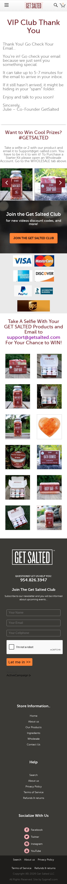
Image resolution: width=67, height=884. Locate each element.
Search (33, 775)
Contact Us (33, 744)
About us (33, 721)
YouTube (35, 851)
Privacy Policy (33, 786)
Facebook (36, 829)
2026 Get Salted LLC (42, 874)
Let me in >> (19, 662)
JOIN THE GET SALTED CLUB (33, 238)
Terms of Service (34, 792)
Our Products (33, 727)
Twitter (34, 837)
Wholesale (34, 739)
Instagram (36, 844)
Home (33, 716)
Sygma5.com (50, 879)
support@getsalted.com (33, 337)
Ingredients (33, 733)
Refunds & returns (33, 798)
